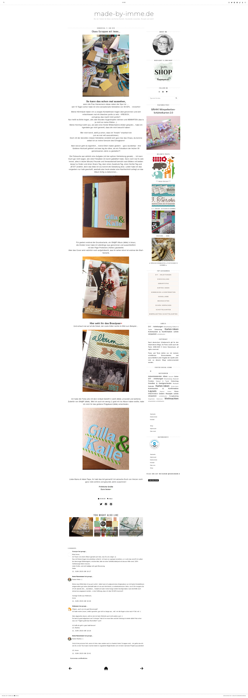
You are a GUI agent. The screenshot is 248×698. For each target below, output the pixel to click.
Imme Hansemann (78, 576)
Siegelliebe (163, 296)
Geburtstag (163, 283)
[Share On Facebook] (106, 504)
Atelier (176, 376)
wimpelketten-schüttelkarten (163, 314)
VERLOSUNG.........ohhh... (163, 236)
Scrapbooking (174, 396)
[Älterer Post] (141, 668)
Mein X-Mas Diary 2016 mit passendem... (81, 532)
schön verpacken (163, 305)
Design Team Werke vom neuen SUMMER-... (106, 532)
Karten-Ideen (163, 288)
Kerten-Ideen (175, 386)
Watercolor (160, 399)
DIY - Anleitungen (163, 274)
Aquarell (171, 376)
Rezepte (169, 394)
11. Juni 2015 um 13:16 (81, 631)
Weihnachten (163, 301)
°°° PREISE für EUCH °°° (163, 181)
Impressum (153, 428)
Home (124, 2)
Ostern (161, 394)
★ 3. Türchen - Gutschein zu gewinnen (163, 209)
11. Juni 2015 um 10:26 (81, 601)
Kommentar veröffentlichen (78, 658)
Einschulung (163, 279)
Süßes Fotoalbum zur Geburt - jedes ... (131, 532)
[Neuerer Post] (70, 668)
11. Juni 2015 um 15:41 (81, 653)
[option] (81, 527)
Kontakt (152, 419)
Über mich (153, 431)
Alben (111, 498)
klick (126, 242)
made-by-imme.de (124, 13)
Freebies (151, 381)
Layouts (152, 391)
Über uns (152, 465)
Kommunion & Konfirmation (163, 292)
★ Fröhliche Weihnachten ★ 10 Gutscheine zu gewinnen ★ (163, 264)
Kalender (151, 386)
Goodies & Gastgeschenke (159, 383)
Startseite (152, 414)
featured (176, 379)
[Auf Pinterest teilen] (111, 504)
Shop (151, 426)
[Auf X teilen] (101, 504)
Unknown (75, 606)
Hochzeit (176, 383)
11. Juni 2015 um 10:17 (81, 571)
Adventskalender (155, 376)
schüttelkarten (163, 309)
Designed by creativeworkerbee (234, 695)
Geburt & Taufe (162, 381)
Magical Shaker (165, 391)
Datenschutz (153, 417)
